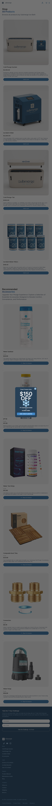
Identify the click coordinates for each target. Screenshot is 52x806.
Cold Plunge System (27, 407)
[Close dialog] (35, 389)
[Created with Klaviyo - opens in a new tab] (26, 418)
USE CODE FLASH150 (26, 414)
